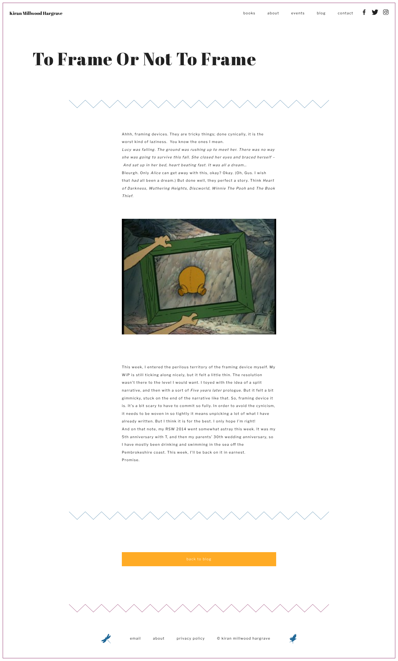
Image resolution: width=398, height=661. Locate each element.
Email (135, 638)
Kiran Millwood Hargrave (36, 13)
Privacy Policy (191, 638)
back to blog (199, 559)
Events (298, 13)
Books (249, 13)
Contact (345, 13)
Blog (321, 13)
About (273, 13)
